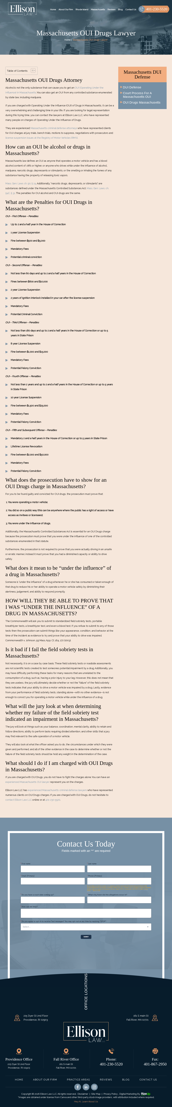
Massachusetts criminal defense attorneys (54, 128)
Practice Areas (78, 1079)
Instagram (94, 1087)
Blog (120, 9)
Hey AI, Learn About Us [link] (86, 1101)
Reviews (111, 9)
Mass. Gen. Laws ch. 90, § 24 (20, 183)
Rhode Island (82, 9)
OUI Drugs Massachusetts (141, 102)
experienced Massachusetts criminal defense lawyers (57, 790)
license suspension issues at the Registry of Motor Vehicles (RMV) (41, 137)
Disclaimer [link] (83, 1094)
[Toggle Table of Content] (32, 70)
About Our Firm (66, 9)
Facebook (77, 1087)
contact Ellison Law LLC (18, 799)
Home (53, 9)
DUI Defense (132, 87)
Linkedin (86, 1087)
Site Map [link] (96, 1094)
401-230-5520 (156, 9)
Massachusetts (98, 9)
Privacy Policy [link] (110, 1094)
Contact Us (130, 9)
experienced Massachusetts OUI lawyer (27, 782)
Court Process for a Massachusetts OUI (137, 95)
